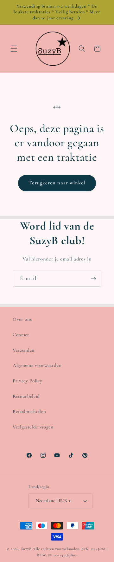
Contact (21, 335)
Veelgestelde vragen (33, 427)
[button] (14, 48)
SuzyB (26, 549)
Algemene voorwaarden (37, 365)
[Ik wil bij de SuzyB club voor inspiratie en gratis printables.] (93, 279)
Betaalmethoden (29, 411)
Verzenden (24, 350)
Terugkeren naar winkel (56, 183)
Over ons (22, 319)
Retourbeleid (26, 396)
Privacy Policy (27, 381)
